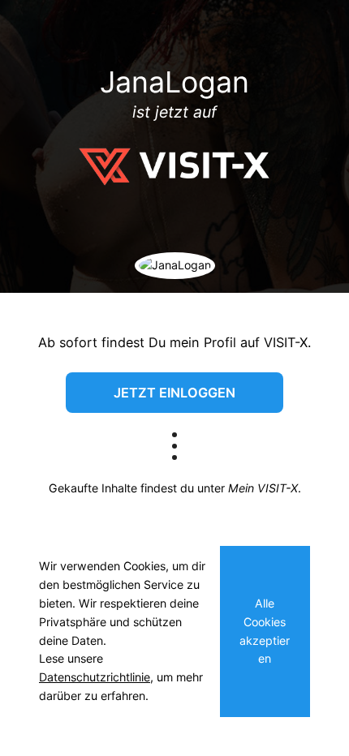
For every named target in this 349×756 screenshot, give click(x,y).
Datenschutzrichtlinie (94, 677)
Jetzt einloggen (174, 392)
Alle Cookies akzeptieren (264, 630)
